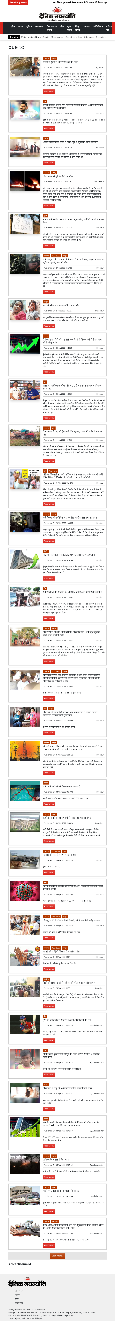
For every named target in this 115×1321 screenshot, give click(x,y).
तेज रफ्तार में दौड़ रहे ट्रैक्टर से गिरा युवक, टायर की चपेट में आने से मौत (72, 433)
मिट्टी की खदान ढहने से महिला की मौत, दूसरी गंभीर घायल (69, 983)
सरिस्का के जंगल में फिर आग (56, 1160)
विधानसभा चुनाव (52, 28)
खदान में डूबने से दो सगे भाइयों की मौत (60, 62)
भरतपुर (54, 628)
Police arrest (58, 37)
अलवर (54, 1156)
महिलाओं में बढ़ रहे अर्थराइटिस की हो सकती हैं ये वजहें (67, 1088)
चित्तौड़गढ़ (46, 979)
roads (46, 37)
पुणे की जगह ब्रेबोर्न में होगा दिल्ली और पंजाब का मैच (67, 1020)
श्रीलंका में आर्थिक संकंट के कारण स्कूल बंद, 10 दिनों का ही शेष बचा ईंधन (73, 221)
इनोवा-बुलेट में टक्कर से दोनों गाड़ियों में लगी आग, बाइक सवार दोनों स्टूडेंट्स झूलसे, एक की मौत (73, 261)
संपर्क (17, 1299)
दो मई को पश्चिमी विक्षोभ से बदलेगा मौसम (62, 952)
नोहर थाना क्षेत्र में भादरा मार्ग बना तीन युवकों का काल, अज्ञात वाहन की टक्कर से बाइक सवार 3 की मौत (73, 1226)
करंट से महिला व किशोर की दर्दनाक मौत (61, 306)
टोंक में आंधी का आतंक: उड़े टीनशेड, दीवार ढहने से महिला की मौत (72, 592)
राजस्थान (39, 26)
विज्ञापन (17, 1295)
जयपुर (64, 256)
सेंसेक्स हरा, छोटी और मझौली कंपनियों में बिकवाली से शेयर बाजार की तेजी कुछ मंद (73, 341)
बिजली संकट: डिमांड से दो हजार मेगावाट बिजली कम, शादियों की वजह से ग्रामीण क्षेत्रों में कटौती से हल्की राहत (72, 748)
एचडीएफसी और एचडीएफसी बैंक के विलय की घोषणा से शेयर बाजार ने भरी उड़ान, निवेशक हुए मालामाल (72, 1124)
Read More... (49, 91)
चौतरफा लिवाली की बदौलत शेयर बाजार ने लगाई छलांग (69, 555)
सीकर (64, 851)
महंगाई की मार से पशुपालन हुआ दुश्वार (60, 855)
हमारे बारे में (19, 1291)
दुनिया (29, 26)
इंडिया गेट (109, 28)
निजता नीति (19, 1303)
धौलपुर (65, 671)
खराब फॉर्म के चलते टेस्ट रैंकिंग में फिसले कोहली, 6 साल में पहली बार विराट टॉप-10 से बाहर (73, 106)
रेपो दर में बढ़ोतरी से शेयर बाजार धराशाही (62, 787)
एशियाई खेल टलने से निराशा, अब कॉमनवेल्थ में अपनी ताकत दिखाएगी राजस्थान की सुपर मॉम (70, 713)
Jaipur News (35, 37)
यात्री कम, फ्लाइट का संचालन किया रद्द (61, 1191)
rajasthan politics (74, 37)
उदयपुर (46, 302)
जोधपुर (54, 173)
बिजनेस (46, 336)
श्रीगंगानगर (55, 1221)
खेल (62, 26)
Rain (24, 37)
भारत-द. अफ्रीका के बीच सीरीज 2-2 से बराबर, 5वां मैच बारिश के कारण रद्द (72, 387)
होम (13, 26)
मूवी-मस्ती (69, 28)
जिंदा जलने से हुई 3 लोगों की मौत (58, 177)
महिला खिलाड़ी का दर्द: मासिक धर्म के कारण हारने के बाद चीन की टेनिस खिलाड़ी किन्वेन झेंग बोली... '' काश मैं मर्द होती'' (73, 476)
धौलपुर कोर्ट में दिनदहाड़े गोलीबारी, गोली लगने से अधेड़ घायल (71, 920)
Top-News (56, 256)
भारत (20, 26)
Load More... (57, 1256)
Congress (89, 37)
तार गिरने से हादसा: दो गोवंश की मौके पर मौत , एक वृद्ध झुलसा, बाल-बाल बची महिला (72, 633)
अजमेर (54, 58)
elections (101, 37)
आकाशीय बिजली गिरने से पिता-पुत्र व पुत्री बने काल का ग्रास (71, 142)
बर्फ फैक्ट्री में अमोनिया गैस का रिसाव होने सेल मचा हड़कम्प (70, 518)
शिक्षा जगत (77, 28)
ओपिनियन (98, 26)
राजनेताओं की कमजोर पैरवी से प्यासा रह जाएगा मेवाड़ (67, 818)
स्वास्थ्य (87, 26)
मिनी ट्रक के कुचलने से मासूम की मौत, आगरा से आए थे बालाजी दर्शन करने (71, 1055)
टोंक (53, 428)
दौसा (45, 1050)
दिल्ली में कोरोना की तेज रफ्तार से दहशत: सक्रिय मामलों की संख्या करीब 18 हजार (73, 887)
